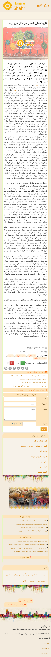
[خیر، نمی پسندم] (12, 363)
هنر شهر (42, 5)
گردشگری (20, 356)
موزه (14, 90)
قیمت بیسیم (42, 472)
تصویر (8, 574)
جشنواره (41, 581)
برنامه (42, 574)
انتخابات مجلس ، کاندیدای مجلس (34, 446)
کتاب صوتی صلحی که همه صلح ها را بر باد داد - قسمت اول (31, 541)
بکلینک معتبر (45, 648)
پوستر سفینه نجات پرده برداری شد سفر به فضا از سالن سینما (30, 551)
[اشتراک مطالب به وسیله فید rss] (6, 368)
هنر (37, 85)
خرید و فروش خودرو (39, 456)
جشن (34, 574)
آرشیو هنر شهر (45, 653)
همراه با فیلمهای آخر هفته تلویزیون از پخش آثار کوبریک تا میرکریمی (29, 548)
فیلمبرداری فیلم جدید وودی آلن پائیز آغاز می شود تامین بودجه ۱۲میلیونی (27, 544)
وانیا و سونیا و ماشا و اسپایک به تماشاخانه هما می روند (32, 531)
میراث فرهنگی (40, 358)
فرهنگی (32, 356)
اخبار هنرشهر (24, 601)
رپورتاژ (17, 574)
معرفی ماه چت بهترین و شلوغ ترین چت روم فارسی (33, 527)
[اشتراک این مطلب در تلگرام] (18, 368)
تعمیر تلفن (43, 451)
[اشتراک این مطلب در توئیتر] (10, 368)
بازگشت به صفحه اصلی (14, 605)
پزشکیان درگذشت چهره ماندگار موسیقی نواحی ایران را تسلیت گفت (28, 375)
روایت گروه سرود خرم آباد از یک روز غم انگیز (34, 382)
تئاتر (24, 581)
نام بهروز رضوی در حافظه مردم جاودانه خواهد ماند (33, 379)
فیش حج (43, 467)
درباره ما (46, 643)
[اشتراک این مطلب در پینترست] (27, 368)
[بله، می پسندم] (23, 363)
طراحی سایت (41, 462)
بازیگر (26, 574)
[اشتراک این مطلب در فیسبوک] (14, 368)
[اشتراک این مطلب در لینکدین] (22, 368)
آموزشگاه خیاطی (40, 441)
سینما (32, 581)
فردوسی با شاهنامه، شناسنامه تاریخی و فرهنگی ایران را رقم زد (29, 386)
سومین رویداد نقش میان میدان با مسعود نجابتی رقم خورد (31, 524)
